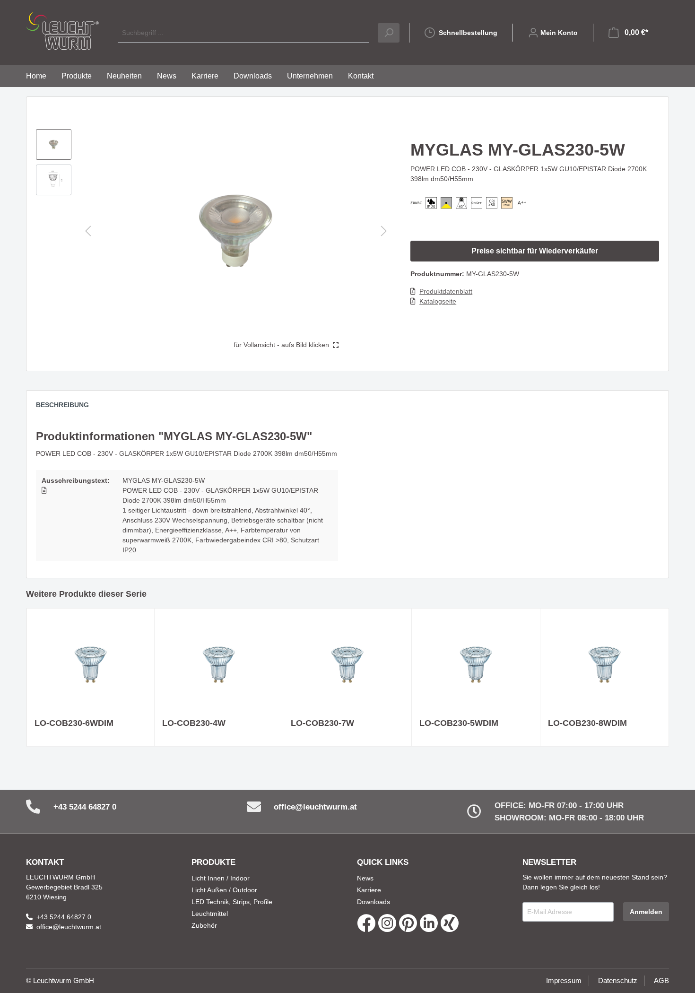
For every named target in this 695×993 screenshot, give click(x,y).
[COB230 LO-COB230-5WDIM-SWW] (475, 663)
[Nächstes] (384, 231)
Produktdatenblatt (445, 291)
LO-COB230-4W (194, 723)
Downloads (373, 902)
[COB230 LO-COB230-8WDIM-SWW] (604, 663)
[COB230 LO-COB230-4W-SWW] (218, 663)
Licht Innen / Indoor (220, 878)
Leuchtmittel (209, 913)
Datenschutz (617, 980)
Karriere (369, 890)
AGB (661, 980)
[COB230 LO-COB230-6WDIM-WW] (91, 663)
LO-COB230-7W (322, 723)
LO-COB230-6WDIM (74, 723)
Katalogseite (437, 301)
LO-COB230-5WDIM (458, 723)
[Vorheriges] (88, 231)
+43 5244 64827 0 (84, 806)
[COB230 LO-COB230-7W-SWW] (347, 663)
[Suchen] (389, 33)
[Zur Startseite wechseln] (62, 31)
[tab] (67, 407)
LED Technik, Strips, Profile (231, 902)
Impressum (564, 980)
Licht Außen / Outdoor (224, 890)
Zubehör (204, 925)
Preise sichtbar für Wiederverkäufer (534, 251)
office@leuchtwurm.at (315, 806)
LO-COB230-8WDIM (587, 723)
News (365, 878)
